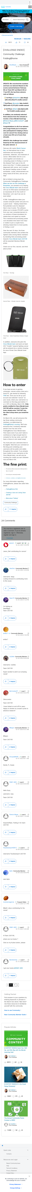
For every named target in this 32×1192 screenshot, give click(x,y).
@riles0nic (16, 97)
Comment (9, 538)
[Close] (29, 1176)
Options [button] (27, 64)
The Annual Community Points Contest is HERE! (14, 1119)
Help (7, 1165)
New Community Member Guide (15, 1015)
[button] (16, 76)
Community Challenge (10, 502)
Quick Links (7, 1150)
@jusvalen (16, 103)
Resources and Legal (10, 1159)
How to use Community (12, 1010)
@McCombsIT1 (19, 121)
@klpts (15, 109)
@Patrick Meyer (8, 121)
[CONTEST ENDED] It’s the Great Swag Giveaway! (15, 1085)
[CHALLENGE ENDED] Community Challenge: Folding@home (14, 54)
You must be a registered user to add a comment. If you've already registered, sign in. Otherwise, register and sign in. (15, 532)
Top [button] (2, 1146)
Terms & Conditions (11, 1168)
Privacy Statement (15, 1184)
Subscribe (27, 39)
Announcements (7, 35)
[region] (16, 1183)
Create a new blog (16, 26)
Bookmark (17, 39)
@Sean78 (6, 123)
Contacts (8, 1154)
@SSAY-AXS (18, 968)
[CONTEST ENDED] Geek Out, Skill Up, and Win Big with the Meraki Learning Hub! (15, 1050)
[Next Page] (17, 985)
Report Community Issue (13, 1163)
